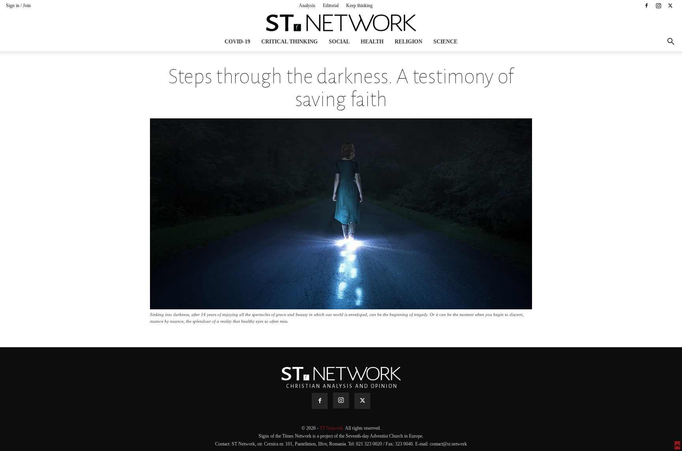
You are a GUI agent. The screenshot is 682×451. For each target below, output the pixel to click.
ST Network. (332, 428)
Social (339, 42)
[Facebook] (646, 5)
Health (372, 42)
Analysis (307, 5)
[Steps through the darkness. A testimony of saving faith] (341, 307)
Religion (408, 42)
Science (445, 42)
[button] (670, 42)
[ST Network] (341, 22)
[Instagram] (658, 5)
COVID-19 (237, 42)
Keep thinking (359, 5)
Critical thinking (289, 42)
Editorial (331, 5)
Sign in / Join (18, 5)
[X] (670, 5)
